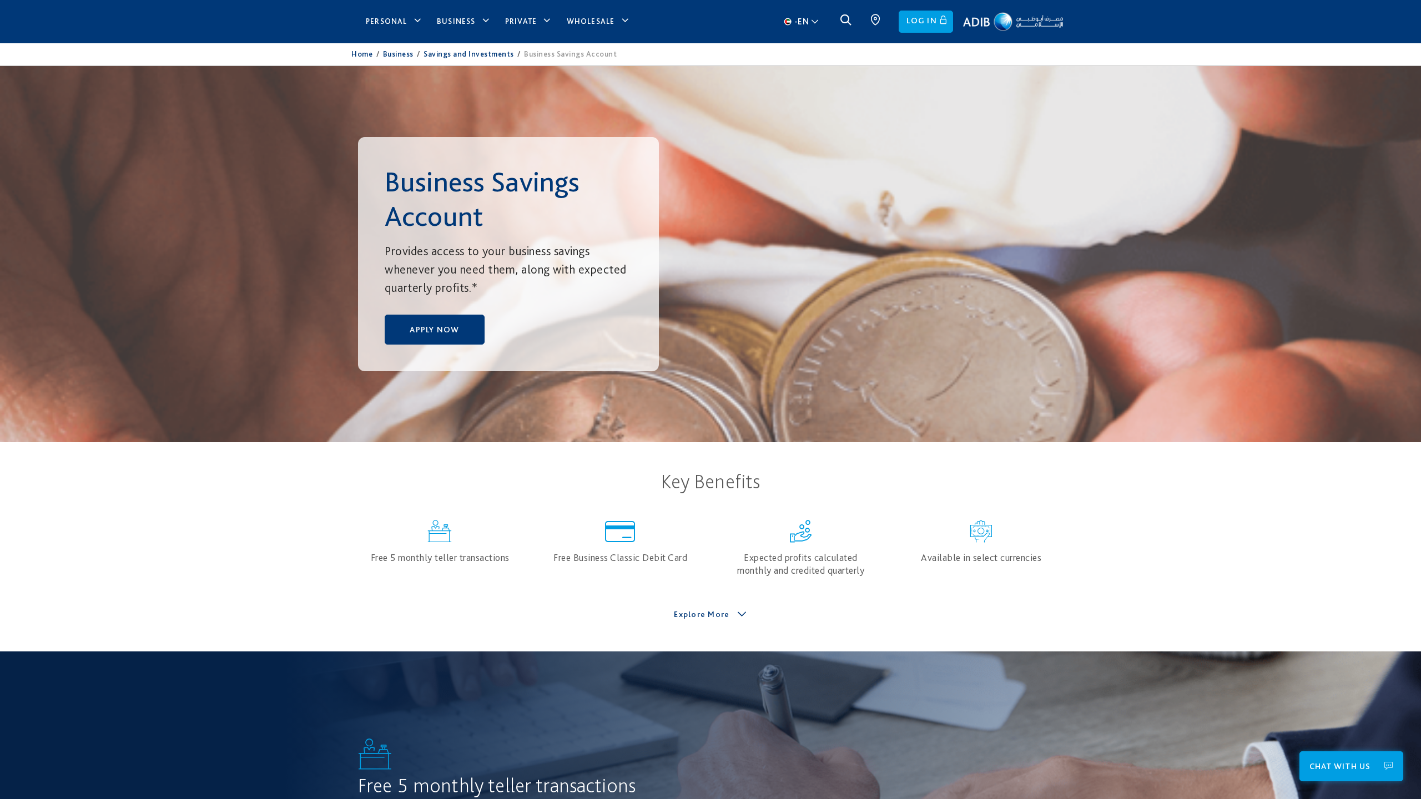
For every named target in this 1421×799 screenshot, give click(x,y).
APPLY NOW (434, 330)
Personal (386, 21)
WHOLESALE (591, 21)
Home (361, 53)
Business (456, 21)
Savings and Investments (469, 53)
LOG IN (921, 21)
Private (521, 21)
